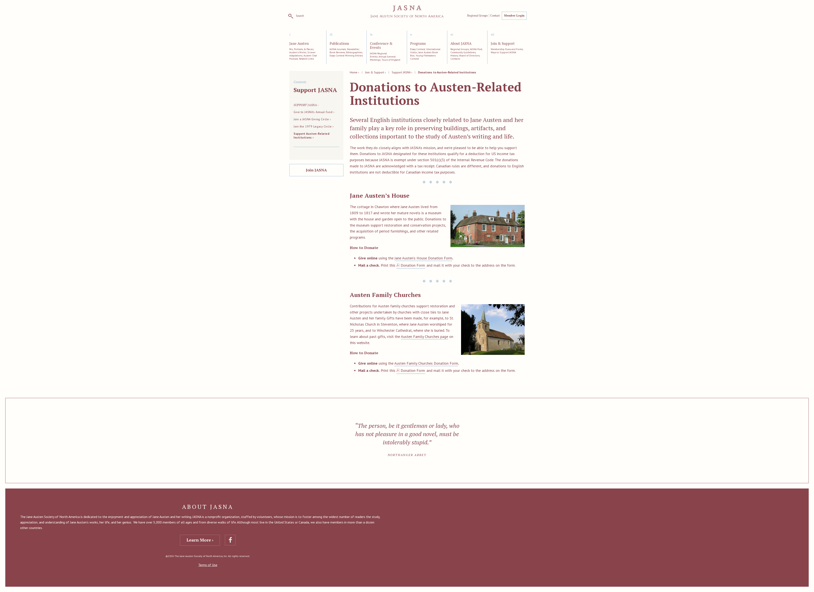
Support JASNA (315, 90)
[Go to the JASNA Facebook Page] (230, 540)
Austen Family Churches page (424, 336)
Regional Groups (477, 15)
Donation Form (413, 265)
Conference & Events (381, 46)
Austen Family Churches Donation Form (426, 363)
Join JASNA (316, 169)
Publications (339, 44)
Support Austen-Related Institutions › (311, 135)
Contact (495, 15)
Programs (418, 44)
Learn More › (200, 540)
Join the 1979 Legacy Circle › (313, 126)
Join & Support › (375, 72)
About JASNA (460, 44)
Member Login (514, 15)
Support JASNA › (402, 72)
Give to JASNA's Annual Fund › (314, 112)
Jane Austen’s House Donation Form (423, 258)
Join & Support (503, 44)
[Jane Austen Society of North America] (407, 11)
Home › (354, 72)
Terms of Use (207, 565)
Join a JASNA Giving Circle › (312, 119)
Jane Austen (299, 44)
